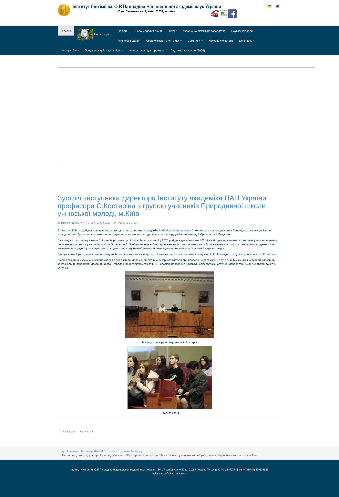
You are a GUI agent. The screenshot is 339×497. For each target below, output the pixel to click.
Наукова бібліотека (221, 40)
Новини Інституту (132, 451)
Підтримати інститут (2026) (187, 50)
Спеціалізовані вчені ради (163, 40)
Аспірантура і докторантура (147, 50)
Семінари (194, 40)
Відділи (123, 31)
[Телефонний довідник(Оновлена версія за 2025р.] (215, 13)
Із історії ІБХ (69, 50)
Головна (66, 31)
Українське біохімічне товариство (204, 31)
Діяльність (245, 40)
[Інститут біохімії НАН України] (141, 10)
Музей (173, 31)
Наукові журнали (242, 31)
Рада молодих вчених (149, 31)
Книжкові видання (129, 40)
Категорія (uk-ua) (92, 451)
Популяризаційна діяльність (103, 50)
